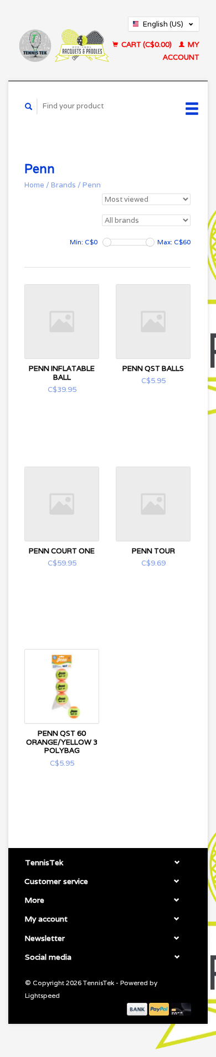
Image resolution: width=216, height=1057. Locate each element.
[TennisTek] (63, 40)
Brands (63, 185)
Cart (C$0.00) (146, 44)
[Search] (28, 106)
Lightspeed (42, 995)
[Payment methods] (138, 1008)
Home (34, 185)
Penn (92, 185)
